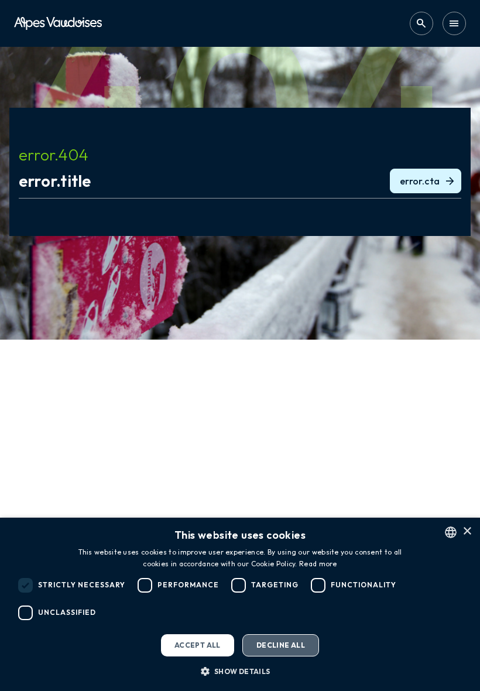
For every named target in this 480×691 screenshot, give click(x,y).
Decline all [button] (280, 645)
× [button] (466, 531)
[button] (240, 671)
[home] (58, 23)
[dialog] (240, 604)
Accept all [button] (197, 645)
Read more (318, 563)
